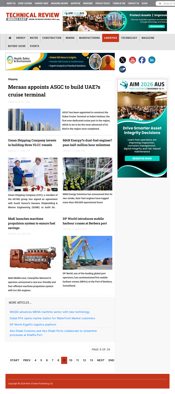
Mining (70, 37)
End (111, 360)
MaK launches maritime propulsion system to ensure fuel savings (31, 223)
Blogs (144, 3)
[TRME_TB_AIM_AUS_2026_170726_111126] (115, 21)
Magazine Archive (59, 3)
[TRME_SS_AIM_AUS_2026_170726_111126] (142, 128)
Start (14, 360)
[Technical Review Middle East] (32, 17)
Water (34, 37)
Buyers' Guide (17, 46)
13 (91, 360)
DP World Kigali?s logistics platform (33, 324)
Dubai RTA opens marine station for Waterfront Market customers (52, 318)
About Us (11, 3)
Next (101, 360)
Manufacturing (89, 37)
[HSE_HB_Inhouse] (60, 61)
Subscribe (88, 3)
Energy (20, 37)
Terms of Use (119, 3)
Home (10, 38)
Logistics (110, 37)
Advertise (75, 3)
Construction (51, 37)
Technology (129, 37)
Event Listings (25, 3)
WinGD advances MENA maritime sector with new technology (50, 312)
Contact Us (133, 3)
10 (70, 360)
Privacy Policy (103, 3)
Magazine (148, 37)
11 (77, 360)
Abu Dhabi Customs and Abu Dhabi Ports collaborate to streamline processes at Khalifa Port (53, 333)
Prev (27, 360)
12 (84, 360)
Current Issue (41, 3)
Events (34, 46)
